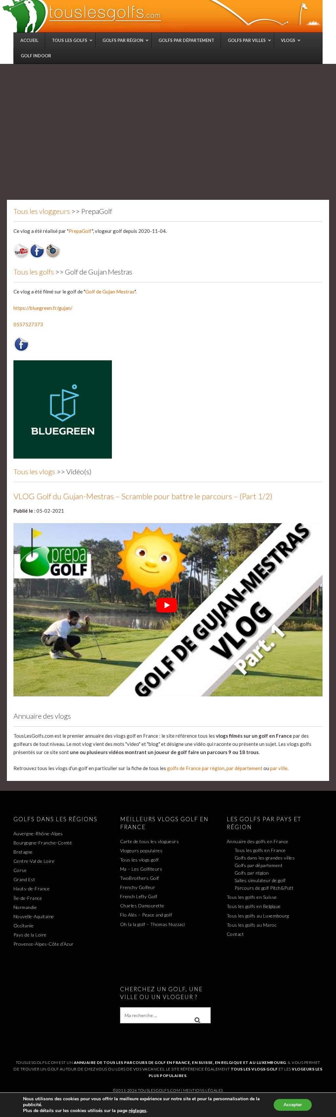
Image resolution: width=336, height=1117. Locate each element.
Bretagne (23, 852)
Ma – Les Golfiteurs (141, 869)
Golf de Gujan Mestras (110, 291)
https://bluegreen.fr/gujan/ (43, 308)
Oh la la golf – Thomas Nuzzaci (152, 924)
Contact (235, 934)
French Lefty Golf (139, 896)
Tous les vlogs (34, 471)
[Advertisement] (168, 113)
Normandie (25, 907)
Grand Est (24, 879)
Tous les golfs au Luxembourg (258, 915)
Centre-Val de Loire (34, 861)
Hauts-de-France (31, 888)
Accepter (293, 1105)
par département (244, 768)
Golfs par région (252, 873)
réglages (137, 1111)
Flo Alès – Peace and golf (146, 915)
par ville (278, 768)
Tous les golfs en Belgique (254, 906)
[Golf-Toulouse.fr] (162, 16)
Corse (20, 870)
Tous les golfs (33, 271)
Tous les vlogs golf (139, 859)
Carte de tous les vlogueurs (149, 841)
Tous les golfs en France (260, 850)
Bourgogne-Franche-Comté (42, 842)
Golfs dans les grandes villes (265, 858)
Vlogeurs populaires (141, 850)
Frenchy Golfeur (138, 887)
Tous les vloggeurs (41, 211)
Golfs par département (259, 865)
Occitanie (23, 925)
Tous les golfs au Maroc (252, 925)
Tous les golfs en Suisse (252, 897)
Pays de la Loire (30, 934)
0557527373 (28, 324)
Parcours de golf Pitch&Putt (264, 888)
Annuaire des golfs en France (257, 841)
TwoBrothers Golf (139, 878)
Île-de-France (27, 898)
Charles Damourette (142, 905)
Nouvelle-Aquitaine (33, 916)
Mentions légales (203, 1090)
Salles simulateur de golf (260, 880)
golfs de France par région (195, 768)
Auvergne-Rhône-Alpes (38, 833)
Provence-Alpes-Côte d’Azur (43, 944)
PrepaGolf (80, 231)
